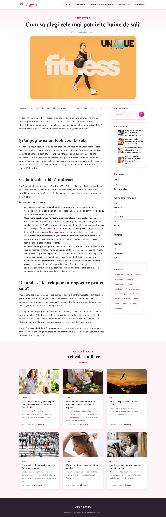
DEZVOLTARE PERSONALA (101, 5)
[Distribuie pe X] (37, 108)
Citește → (40, 424)
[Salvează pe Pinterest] (48, 108)
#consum (129, 279)
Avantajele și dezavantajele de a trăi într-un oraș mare (39, 466)
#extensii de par (121, 294)
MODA (116, 226)
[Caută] (141, 114)
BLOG (68, 5)
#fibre (136, 299)
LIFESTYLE (118, 217)
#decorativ (119, 284)
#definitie (118, 289)
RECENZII (118, 244)
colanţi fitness (50, 232)
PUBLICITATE (124, 5)
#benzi (129, 274)
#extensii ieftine (136, 294)
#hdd (124, 303)
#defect (129, 284)
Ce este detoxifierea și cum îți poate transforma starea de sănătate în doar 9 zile (39, 404)
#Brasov (138, 274)
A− (92, 108)
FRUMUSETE (119, 207)
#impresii (118, 308)
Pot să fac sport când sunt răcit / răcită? (124, 403)
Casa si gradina (120, 189)
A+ (102, 108)
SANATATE (80, 5)
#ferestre (127, 299)
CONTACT (139, 5)
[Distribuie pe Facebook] (31, 108)
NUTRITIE (118, 235)
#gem (117, 303)
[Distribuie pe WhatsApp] (42, 108)
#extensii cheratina (133, 289)
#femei (117, 299)
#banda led (119, 274)
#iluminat (133, 303)
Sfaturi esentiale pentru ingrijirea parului (82, 466)
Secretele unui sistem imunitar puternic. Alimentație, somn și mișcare (80, 404)
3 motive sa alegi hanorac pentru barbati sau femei (125, 466)
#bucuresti (119, 279)
